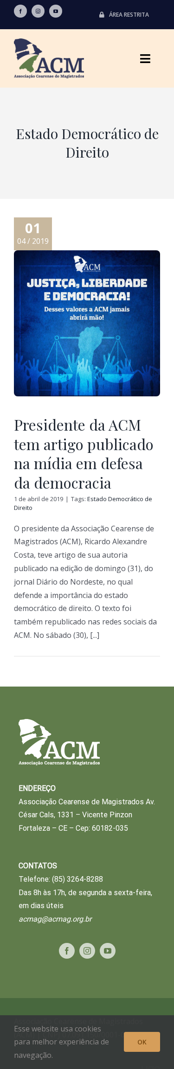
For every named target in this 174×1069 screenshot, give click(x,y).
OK (142, 1041)
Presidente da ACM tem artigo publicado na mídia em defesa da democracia (84, 453)
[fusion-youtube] (55, 11)
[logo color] (49, 42)
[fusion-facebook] (20, 11)
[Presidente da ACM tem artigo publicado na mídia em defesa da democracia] (87, 323)
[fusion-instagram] (38, 11)
